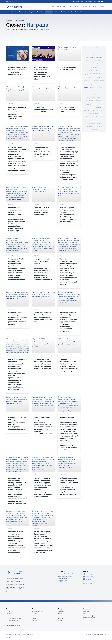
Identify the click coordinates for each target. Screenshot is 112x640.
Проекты (34, 616)
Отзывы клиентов (11, 616)
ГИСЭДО (90, 70)
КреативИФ (98, 104)
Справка (8, 611)
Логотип (88, 107)
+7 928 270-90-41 (80, 1)
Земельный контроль (98, 80)
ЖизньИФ (87, 80)
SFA (96, 51)
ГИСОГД (94, 67)
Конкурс (89, 104)
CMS (86, 47)
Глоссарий (86, 611)
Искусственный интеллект (94, 97)
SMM (101, 51)
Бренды (87, 63)
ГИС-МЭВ (86, 67)
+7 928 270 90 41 (68, 574)
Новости (10, 20)
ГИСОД (102, 67)
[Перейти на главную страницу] (14, 6)
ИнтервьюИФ (88, 91)
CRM (91, 47)
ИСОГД (89, 100)
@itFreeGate (89, 576)
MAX (66, 580)
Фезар (59, 616)
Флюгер (60, 620)
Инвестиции (89, 87)
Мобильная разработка (98, 110)
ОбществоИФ (89, 126)
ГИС (102, 63)
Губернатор (89, 77)
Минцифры (87, 110)
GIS (96, 47)
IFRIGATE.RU (11, 1)
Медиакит (9, 623)
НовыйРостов (91, 123)
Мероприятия (97, 107)
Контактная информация (13, 625)
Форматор (61, 618)
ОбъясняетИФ (99, 126)
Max (101, 47)
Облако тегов (19, 20)
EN (7, 637)
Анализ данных (98, 60)
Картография (98, 100)
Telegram (94, 54)
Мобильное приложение (94, 113)
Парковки (94, 129)
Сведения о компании (11, 591)
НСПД (99, 123)
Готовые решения (37, 611)
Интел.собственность (12, 620)
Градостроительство (93, 74)
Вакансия (95, 63)
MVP (86, 51)
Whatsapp (63, 582)
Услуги (34, 618)
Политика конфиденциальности (96, 634)
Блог (84, 613)
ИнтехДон (94, 94)
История (8, 613)
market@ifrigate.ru (66, 576)
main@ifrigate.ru (92, 1)
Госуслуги (97, 70)
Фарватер (61, 611)
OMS (91, 51)
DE (9, 637)
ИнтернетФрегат (98, 91)
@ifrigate (88, 579)
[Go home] (14, 572)
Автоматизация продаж (94, 57)
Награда (99, 117)
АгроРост (88, 60)
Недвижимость (98, 120)
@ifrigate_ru (89, 574)
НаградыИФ (88, 120)
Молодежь (89, 117)
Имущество (93, 84)
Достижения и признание (14, 618)
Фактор (60, 613)
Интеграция (100, 87)
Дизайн (99, 77)
